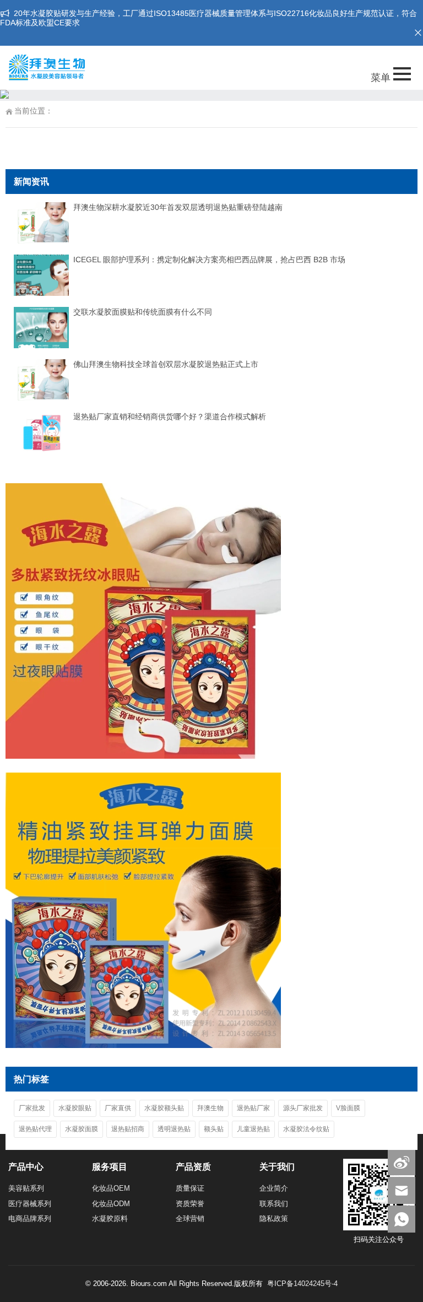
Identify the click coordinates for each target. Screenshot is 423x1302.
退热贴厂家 (253, 1108)
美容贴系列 (26, 1188)
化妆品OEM (111, 1188)
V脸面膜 (348, 1108)
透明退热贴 (174, 1129)
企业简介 (273, 1188)
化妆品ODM (111, 1204)
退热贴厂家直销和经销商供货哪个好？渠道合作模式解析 (169, 416)
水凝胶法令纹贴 (306, 1129)
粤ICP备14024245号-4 (302, 1283)
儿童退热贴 (253, 1129)
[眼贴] (143, 756)
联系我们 (273, 1204)
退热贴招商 (127, 1129)
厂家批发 (32, 1108)
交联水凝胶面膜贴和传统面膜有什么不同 (142, 311)
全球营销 (190, 1218)
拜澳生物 (210, 1108)
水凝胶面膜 (81, 1129)
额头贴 (214, 1129)
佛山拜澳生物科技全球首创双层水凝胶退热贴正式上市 (165, 364)
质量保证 (190, 1188)
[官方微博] (401, 1161)
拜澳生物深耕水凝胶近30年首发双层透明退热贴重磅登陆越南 (178, 207)
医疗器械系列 (29, 1204)
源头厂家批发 (303, 1108)
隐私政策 (273, 1218)
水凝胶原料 (110, 1218)
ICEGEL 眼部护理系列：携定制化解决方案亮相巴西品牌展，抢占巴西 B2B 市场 (209, 259)
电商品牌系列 (29, 1218)
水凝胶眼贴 (74, 1108)
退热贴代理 (35, 1129)
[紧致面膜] (143, 1045)
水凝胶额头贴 (164, 1108)
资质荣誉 (190, 1204)
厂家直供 (118, 1108)
